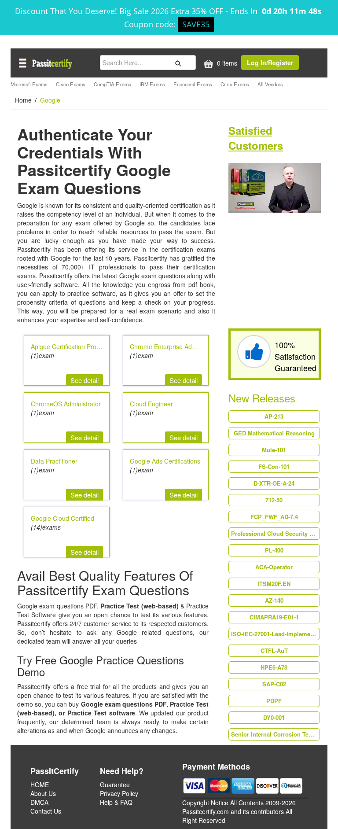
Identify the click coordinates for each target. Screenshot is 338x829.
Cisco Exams (70, 84)
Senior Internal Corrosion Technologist (275, 734)
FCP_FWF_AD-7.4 (274, 516)
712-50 (274, 500)
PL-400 (274, 550)
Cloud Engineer (151, 403)
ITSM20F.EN (273, 583)
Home (24, 100)
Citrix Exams (234, 84)
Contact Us (45, 811)
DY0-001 (274, 717)
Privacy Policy (119, 793)
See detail (84, 380)
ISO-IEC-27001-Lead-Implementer (275, 634)
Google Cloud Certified (62, 518)
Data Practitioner (54, 461)
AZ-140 (274, 600)
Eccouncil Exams (192, 84)
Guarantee (115, 784)
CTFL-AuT (274, 650)
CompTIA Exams (112, 84)
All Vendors (270, 84)
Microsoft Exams (29, 84)
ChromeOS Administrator (66, 403)
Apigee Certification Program (71, 346)
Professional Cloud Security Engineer (275, 533)
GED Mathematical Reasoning (274, 433)
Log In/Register (270, 62)
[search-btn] (177, 62)
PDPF (274, 700)
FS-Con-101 (274, 466)
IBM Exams (152, 84)
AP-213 (274, 416)
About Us (43, 793)
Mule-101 (274, 450)
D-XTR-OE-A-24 (274, 483)
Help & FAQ (116, 802)
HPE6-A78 (274, 667)
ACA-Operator (274, 567)
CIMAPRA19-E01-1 (274, 617)
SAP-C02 (274, 684)
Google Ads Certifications (165, 461)
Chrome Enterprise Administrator (175, 346)
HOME (39, 784)
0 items (226, 63)
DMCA (39, 802)
